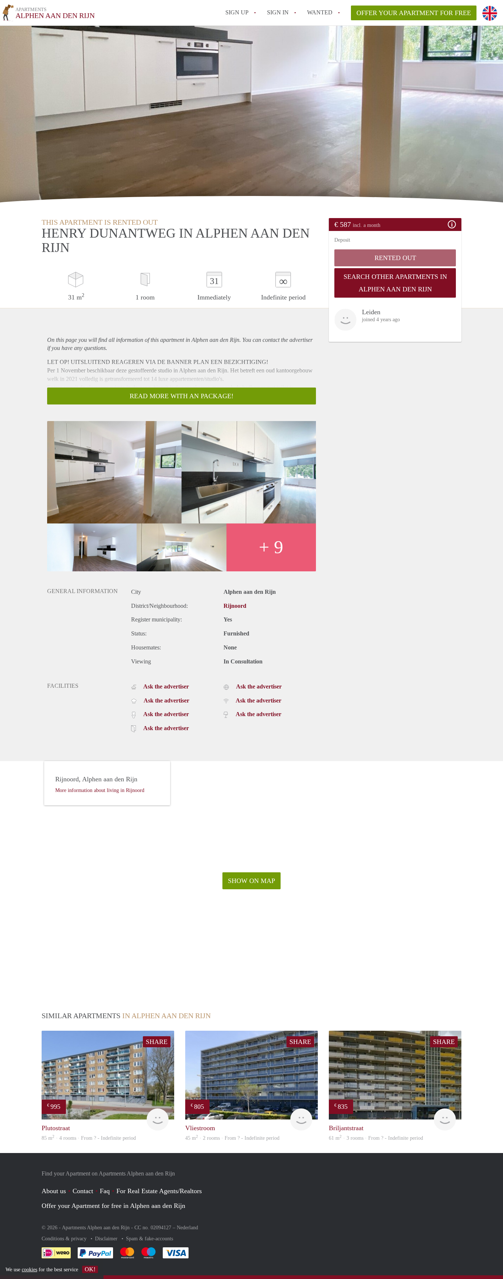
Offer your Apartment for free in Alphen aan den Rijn (113, 1205)
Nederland (187, 1227)
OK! (90, 1269)
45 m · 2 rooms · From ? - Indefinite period (232, 1138)
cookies (29, 1269)
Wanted (320, 12)
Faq (105, 1191)
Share (157, 1041)
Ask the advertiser (166, 686)
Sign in (278, 12)
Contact (83, 1191)
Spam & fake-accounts (149, 1238)
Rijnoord (235, 606)
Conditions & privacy (65, 1238)
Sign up (237, 12)
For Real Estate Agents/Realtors (159, 1191)
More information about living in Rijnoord (99, 790)
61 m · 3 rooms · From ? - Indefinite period (376, 1138)
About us (54, 1191)
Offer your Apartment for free (413, 13)
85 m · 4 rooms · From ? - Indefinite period (89, 1138)
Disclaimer (107, 1238)
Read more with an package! (181, 396)
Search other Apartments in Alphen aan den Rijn (395, 283)
